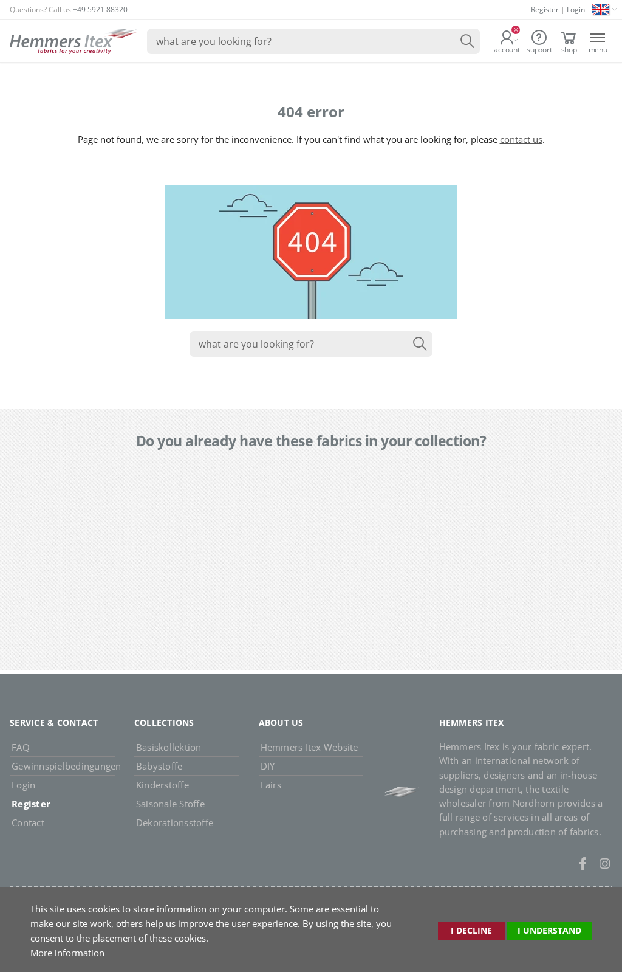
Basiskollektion (169, 747)
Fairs (271, 785)
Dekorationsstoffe (174, 822)
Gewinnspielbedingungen (63, 766)
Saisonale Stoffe (170, 804)
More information (67, 952)
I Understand (549, 930)
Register (545, 9)
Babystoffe (159, 766)
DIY (268, 766)
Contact (28, 822)
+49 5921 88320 (100, 9)
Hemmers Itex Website (309, 747)
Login (576, 9)
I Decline (471, 930)
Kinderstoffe (162, 785)
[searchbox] (313, 41)
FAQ (21, 747)
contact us (521, 139)
